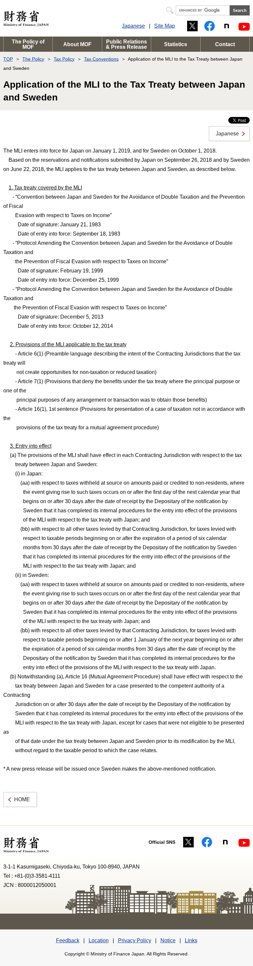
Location (99, 940)
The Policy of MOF (28, 44)
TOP (8, 59)
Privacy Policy (134, 940)
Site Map (164, 26)
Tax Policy (64, 59)
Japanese (133, 26)
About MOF (77, 44)
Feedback (67, 940)
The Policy (33, 59)
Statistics (175, 44)
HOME (22, 799)
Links (191, 940)
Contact (225, 44)
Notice (168, 940)
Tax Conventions (101, 59)
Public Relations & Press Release (126, 44)
